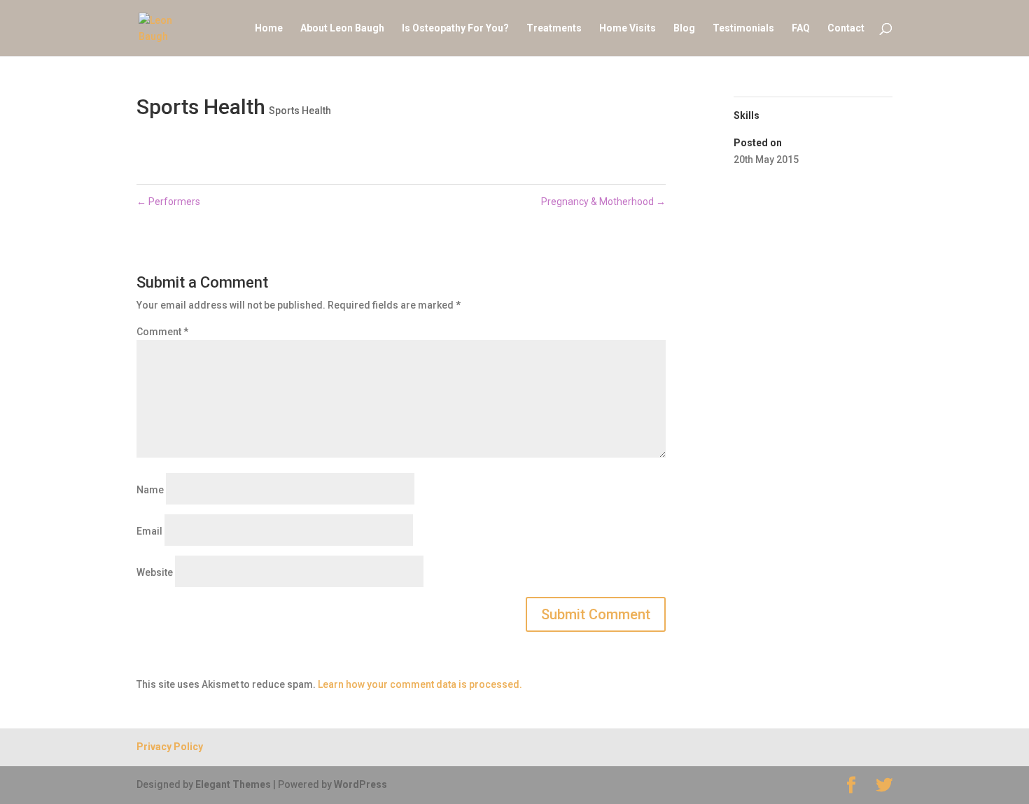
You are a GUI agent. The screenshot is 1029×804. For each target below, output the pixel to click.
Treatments (554, 28)
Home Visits (627, 28)
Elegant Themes (233, 784)
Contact (845, 28)
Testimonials (743, 28)
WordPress (360, 784)
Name (150, 489)
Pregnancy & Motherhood (603, 201)
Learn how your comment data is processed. (420, 684)
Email (149, 531)
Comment (162, 331)
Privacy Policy (169, 746)
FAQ (801, 28)
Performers (168, 201)
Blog (684, 28)
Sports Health (300, 110)
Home (269, 28)
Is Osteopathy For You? (455, 28)
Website (154, 572)
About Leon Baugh (342, 28)
